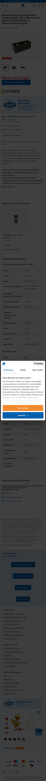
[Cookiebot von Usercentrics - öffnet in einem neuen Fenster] (33, 363)
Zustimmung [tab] (8, 370)
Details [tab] (23, 370)
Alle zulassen (23, 408)
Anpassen (22, 415)
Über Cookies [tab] (37, 370)
